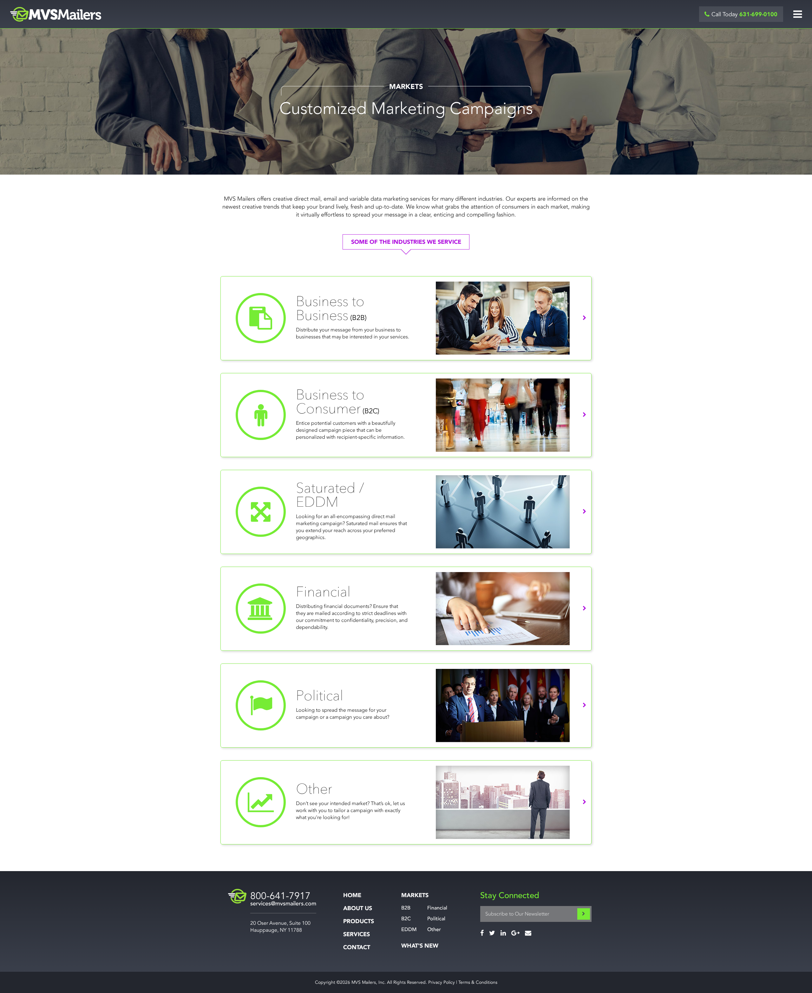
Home (352, 895)
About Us (357, 908)
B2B (405, 907)
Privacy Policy (441, 982)
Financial (437, 907)
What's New (419, 946)
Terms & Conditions (477, 982)
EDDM (409, 929)
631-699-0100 (758, 14)
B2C (406, 918)
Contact (356, 947)
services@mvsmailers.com (283, 904)
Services (356, 934)
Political (436, 918)
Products (358, 921)
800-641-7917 (280, 896)
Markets (415, 895)
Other (434, 929)
